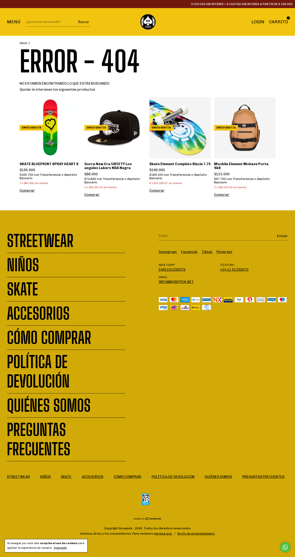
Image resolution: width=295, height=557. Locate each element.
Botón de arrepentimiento (196, 533)
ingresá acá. (163, 533)
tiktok (207, 252)
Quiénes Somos (49, 405)
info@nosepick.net (176, 282)
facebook (189, 252)
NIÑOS (23, 265)
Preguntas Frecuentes (38, 439)
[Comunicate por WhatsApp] (285, 547)
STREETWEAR (40, 240)
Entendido (60, 547)
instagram (168, 252)
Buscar (83, 22)
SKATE (22, 289)
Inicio (23, 43)
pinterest (224, 252)
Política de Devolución (38, 371)
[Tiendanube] (147, 519)
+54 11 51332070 (234, 270)
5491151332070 (172, 270)
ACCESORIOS (38, 313)
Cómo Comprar (49, 337)
